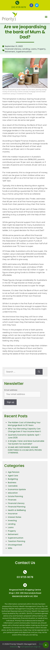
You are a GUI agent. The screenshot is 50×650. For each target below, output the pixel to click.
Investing (12, 520)
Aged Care (13, 475)
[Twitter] (37, 5)
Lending (26, 49)
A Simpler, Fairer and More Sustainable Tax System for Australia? (26, 442)
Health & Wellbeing (17, 510)
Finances (12, 499)
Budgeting (13, 479)
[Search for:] (19, 372)
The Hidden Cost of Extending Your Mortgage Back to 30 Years (24, 424)
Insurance (12, 513)
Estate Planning (15, 496)
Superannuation (24, 51)
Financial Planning (16, 506)
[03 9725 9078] (25, 572)
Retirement (10, 51)
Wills (10, 548)
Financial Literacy (13, 49)
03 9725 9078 (25, 577)
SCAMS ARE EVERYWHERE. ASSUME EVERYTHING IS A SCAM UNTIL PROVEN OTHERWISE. (25, 450)
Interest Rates (14, 517)
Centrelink (12, 486)
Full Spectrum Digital (30, 646)
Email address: (10, 390)
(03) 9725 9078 (18, 7)
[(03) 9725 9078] (17, 3)
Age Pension (13, 472)
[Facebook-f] (31, 5)
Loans (34, 49)
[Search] (39, 372)
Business (12, 482)
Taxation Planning (16, 541)
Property (42, 49)
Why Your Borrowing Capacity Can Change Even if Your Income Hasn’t (24, 430)
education (13, 493)
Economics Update (17, 489)
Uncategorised (15, 544)
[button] (46, 17)
